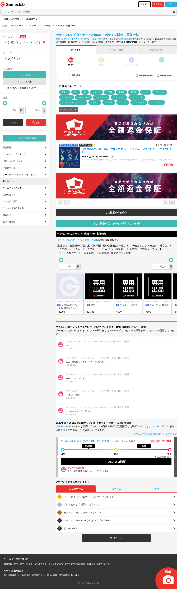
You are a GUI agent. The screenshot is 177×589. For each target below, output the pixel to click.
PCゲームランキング (12, 161)
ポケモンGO (70, 528)
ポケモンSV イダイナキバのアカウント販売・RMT (79, 39)
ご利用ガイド (9, 194)
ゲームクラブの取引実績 (24, 138)
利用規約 (26, 575)
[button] (175, 457)
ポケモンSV (62, 426)
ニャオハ (95, 102)
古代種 (109, 92)
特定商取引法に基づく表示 (44, 575)
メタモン (96, 92)
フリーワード (10, 53)
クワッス (123, 102)
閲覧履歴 (7, 147)
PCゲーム (116, 488)
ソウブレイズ (156, 102)
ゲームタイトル (11, 37)
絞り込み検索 (12, 19)
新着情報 (144, 4)
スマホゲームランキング (14, 154)
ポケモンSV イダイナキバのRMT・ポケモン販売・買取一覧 (97, 35)
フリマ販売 (24, 74)
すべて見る (116, 538)
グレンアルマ (138, 102)
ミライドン (66, 97)
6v (85, 92)
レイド (145, 92)
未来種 (121, 92)
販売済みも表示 (166, 75)
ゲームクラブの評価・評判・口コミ (19, 174)
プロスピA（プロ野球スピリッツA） (83, 504)
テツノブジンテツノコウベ (73, 102)
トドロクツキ (136, 97)
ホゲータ (109, 102)
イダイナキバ (83, 97)
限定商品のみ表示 (146, 75)
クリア (13, 122)
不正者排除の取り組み (69, 575)
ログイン (170, 4)
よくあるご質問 (10, 201)
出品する (33, 19)
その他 (156, 488)
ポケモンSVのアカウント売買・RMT (77, 240)
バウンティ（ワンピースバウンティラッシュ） (88, 496)
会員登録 (157, 4)
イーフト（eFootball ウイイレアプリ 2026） (87, 520)
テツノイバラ (119, 97)
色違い (64, 92)
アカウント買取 (24, 81)
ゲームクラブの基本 (12, 188)
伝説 (76, 92)
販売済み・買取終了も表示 (21, 87)
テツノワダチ (101, 97)
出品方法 (8, 69)
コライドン (159, 92)
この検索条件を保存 (116, 212)
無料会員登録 (126, 39)
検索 (37, 122)
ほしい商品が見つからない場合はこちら (114, 223)
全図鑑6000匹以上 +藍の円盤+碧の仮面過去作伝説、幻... (94, 440)
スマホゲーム (76, 488)
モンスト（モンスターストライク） (82, 512)
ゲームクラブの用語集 (13, 208)
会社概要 (8, 564)
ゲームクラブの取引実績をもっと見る (154, 433)
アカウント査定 (156, 50)
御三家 (133, 92)
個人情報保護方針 (12, 575)
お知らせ (7, 215)
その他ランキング (11, 168)
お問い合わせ (9, 221)
